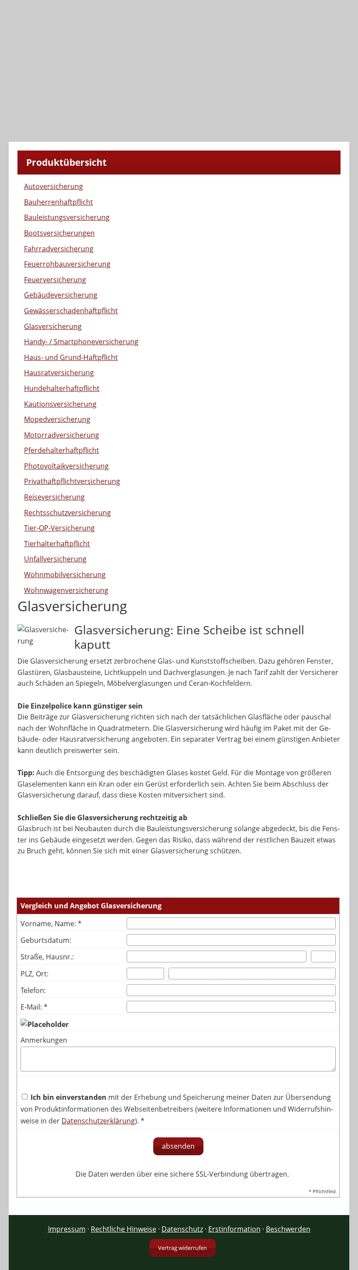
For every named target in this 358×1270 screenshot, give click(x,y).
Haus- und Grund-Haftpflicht (71, 357)
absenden (178, 1146)
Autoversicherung (53, 186)
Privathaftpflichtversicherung (72, 481)
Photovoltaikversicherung (66, 466)
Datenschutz (182, 1229)
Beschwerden (288, 1229)
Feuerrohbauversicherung (67, 264)
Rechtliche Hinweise (123, 1229)
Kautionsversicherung (60, 404)
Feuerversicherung (55, 279)
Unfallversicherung (55, 559)
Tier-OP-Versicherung (59, 528)
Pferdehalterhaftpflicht (61, 450)
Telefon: (33, 990)
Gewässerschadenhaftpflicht (71, 310)
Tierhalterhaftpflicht (57, 543)
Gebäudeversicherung (60, 295)
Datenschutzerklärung (98, 1121)
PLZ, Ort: (34, 974)
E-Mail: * (34, 1007)
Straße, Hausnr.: (47, 957)
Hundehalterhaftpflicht (62, 388)
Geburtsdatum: (46, 940)
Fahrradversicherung (58, 248)
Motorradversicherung (61, 435)
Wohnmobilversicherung (65, 574)
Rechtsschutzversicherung (67, 512)
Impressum (67, 1229)
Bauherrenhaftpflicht (58, 202)
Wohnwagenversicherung (66, 590)
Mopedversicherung (57, 419)
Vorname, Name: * (51, 923)
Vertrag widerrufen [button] (182, 1248)
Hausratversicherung (59, 372)
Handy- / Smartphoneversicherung (81, 341)
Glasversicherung (53, 326)
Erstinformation (234, 1229)
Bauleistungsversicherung (67, 217)
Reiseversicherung (54, 497)
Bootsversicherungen (59, 233)
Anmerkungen (44, 1040)
